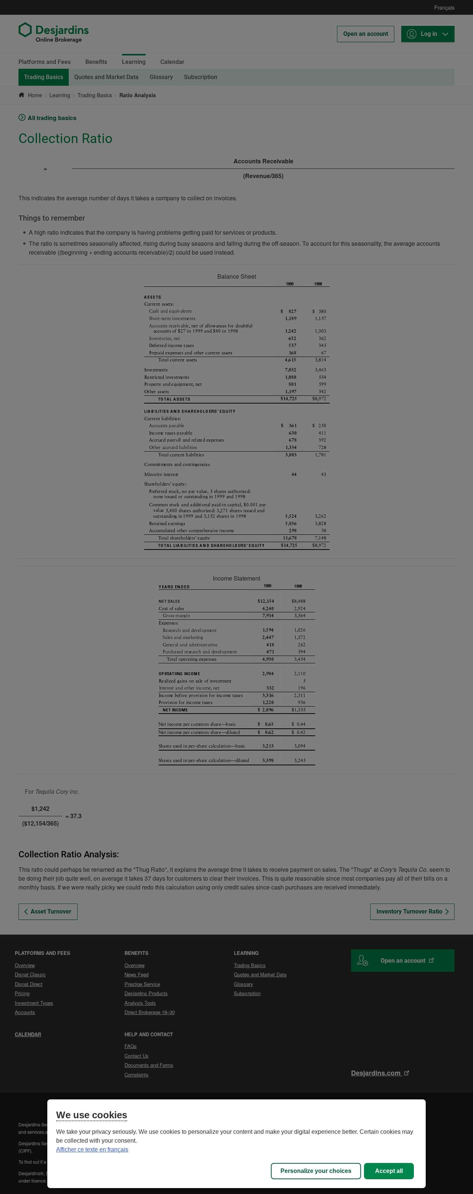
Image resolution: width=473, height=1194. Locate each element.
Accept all (389, 1171)
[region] (236, 1143)
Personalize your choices (315, 1171)
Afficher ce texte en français (92, 1149)
